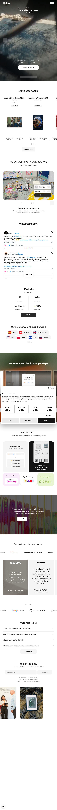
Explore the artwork (28, 67)
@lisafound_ (18, 236)
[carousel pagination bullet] (21, 77)
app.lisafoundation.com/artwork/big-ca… (34, 240)
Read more (28, 274)
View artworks (33, 519)
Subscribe (45, 672)
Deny (10, 420)
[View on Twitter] (52, 233)
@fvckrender (30, 257)
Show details (49, 415)
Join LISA (28, 315)
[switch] (21, 410)
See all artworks (28, 149)
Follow (17, 233)
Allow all (46, 420)
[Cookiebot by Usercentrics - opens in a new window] (48, 388)
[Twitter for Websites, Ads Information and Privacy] (52, 242)
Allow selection (28, 420)
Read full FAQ (28, 651)
